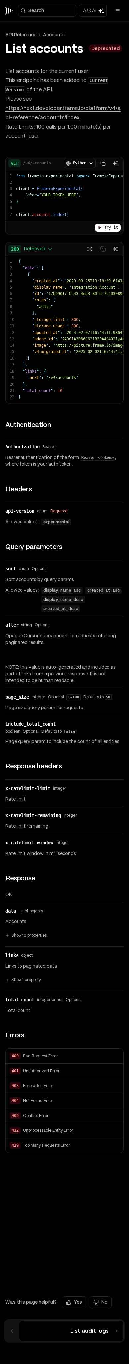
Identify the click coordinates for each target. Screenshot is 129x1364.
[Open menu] (118, 11)
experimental (56, 522)
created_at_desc (60, 608)
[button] (64, 1056)
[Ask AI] (115, 163)
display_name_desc (63, 599)
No (104, 1302)
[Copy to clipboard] (103, 163)
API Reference (20, 34)
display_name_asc (62, 590)
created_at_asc (103, 590)
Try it (111, 227)
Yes (78, 1302)
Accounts (54, 34)
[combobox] (32, 249)
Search (36, 10)
